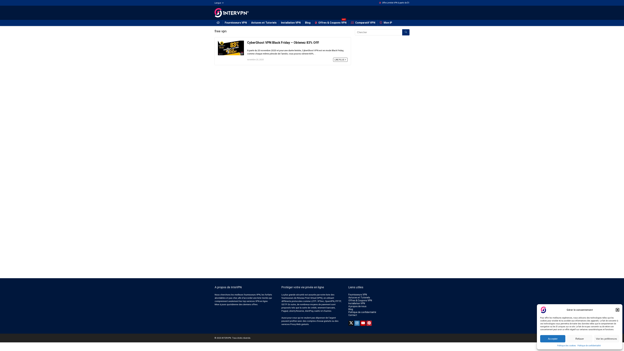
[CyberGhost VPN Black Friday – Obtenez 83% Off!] (231, 42)
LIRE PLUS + (340, 59)
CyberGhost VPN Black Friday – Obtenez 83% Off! (283, 43)
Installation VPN (291, 22)
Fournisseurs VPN (236, 22)
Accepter (553, 338)
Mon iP (387, 22)
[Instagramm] (357, 323)
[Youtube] (363, 323)
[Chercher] (406, 32)
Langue (217, 3)
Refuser (579, 338)
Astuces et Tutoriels (264, 22)
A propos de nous (357, 306)
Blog (308, 22)
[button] (617, 310)
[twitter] (351, 323)
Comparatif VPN (365, 22)
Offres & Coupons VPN (332, 22)
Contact (352, 315)
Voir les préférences (606, 338)
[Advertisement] (382, 70)
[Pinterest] (369, 323)
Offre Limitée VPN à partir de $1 (396, 3)
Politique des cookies (566, 345)
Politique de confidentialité (589, 345)
